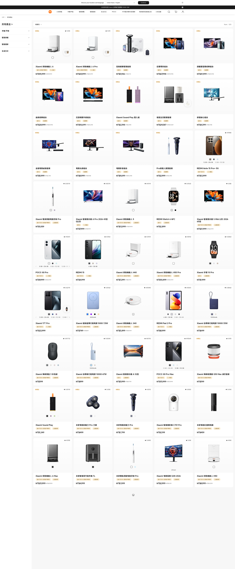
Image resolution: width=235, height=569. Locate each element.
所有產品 (9, 17)
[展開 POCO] (117, 11)
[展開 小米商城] (63, 11)
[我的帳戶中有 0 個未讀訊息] (183, 11)
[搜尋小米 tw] (169, 11)
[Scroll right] (69, 266)
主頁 (3, 17)
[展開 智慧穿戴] (85, 11)
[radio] (53, 57)
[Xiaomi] (50, 11)
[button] (182, 3)
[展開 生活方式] (107, 11)
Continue (143, 2)
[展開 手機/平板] (74, 11)
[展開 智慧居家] (96, 11)
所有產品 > (7, 24)
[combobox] (37, 24)
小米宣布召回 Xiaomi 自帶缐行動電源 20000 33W (115, 7)
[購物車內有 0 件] (176, 11)
